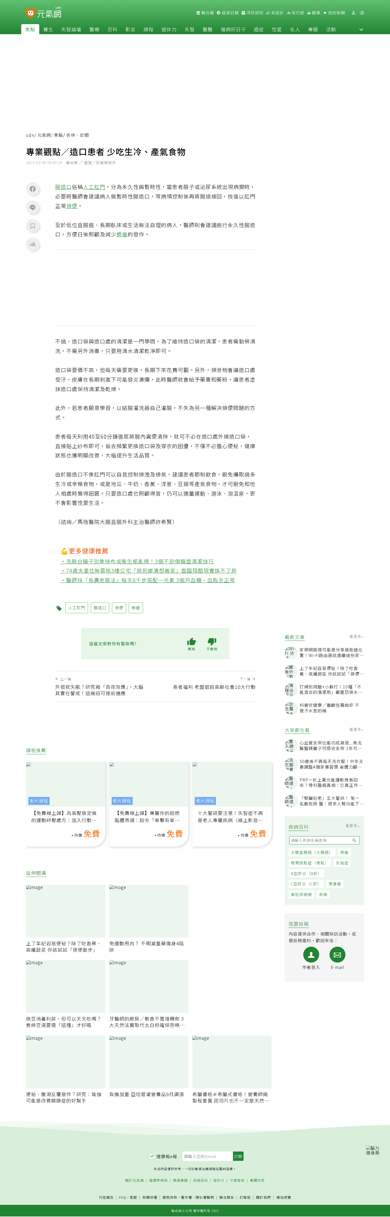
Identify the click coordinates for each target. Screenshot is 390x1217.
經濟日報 (230, 12)
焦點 (30, 29)
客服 (133, 1197)
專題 (313, 29)
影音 (130, 29)
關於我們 (263, 1198)
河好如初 (254, 12)
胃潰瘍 (334, 884)
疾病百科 (200, 1181)
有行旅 (297, 12)
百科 (112, 29)
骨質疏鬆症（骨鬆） (310, 863)
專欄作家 (257, 1181)
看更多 (355, 636)
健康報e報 (167, 1156)
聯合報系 (226, 1198)
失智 (190, 29)
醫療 (94, 29)
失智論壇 (71, 29)
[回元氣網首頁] (49, 13)
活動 (331, 29)
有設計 (277, 12)
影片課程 (39, 801)
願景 (315, 12)
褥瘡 (122, 234)
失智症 (342, 863)
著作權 (186, 1197)
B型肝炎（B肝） (306, 873)
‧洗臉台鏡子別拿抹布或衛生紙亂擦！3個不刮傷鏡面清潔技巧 (137, 561)
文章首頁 (237, 1181)
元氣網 (44, 135)
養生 (48, 29)
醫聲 (208, 29)
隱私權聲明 (205, 1197)
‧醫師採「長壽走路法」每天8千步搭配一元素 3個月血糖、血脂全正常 (147, 580)
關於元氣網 (134, 1181)
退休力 (169, 29)
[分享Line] (32, 207)
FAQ (122, 1197)
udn (30, 135)
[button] (361, 29)
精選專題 (180, 1181)
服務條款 (170, 1197)
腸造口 (63, 187)
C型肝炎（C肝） (306, 884)
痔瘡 (344, 852)
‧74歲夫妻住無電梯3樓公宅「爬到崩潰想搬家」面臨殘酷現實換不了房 (148, 570)
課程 (149, 29)
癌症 (259, 29)
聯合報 (207, 12)
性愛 (277, 29)
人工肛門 (94, 187)
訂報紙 (245, 1198)
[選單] (362, 13)
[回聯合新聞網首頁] (30, 13)
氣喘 (323, 894)
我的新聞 (336, 12)
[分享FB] (32, 188)
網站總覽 (283, 1198)
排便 (71, 206)
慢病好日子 (233, 29)
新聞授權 (149, 1198)
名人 (295, 29)
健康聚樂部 (158, 1181)
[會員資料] (353, 13)
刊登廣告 (106, 1198)
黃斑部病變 (301, 894)
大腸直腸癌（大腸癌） (312, 852)
